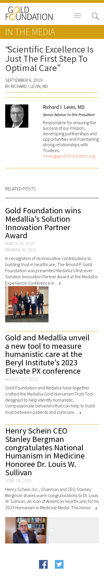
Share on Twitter (69, 573)
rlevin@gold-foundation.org (69, 156)
